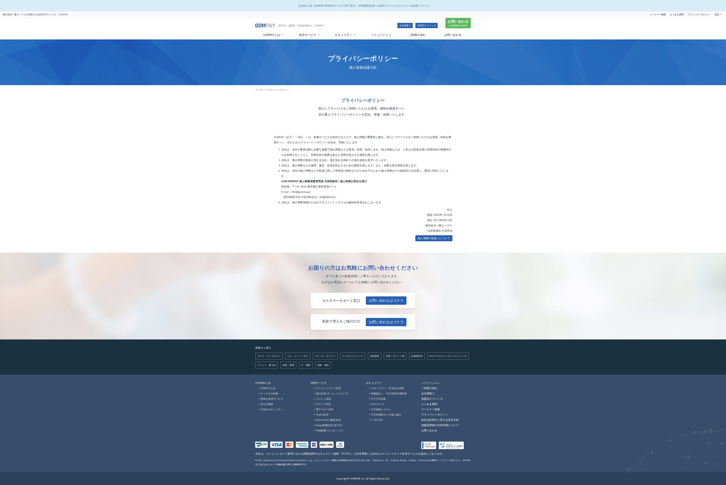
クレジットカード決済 (328, 388)
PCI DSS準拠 (378, 399)
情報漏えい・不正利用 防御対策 (389, 393)
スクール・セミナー (325, 356)
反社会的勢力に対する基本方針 (440, 420)
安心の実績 (267, 404)
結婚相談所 (417, 356)
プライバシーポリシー (699, 14)
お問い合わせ (458, 23)
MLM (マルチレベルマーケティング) (448, 356)
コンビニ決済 (323, 399)
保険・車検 (323, 365)
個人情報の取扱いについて (434, 238)
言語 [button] (716, 14)
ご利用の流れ (429, 388)
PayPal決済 (322, 414)
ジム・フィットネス (297, 356)
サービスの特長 (269, 393)
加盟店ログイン (425, 25)
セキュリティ (374, 383)
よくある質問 (677, 14)
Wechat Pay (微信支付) (328, 420)
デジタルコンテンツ (352, 356)
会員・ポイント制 (395, 356)
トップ (258, 90)
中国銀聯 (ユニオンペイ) (329, 430)
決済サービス (319, 383)
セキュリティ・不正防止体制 (387, 388)
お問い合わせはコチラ (386, 300)
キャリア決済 (323, 404)
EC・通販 (305, 365)
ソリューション (430, 383)
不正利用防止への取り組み (386, 414)
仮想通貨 (374, 356)
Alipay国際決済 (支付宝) (329, 425)
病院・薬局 (288, 365)
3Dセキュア (377, 404)
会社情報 (404, 25)
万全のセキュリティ (272, 409)
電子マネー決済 (325, 409)
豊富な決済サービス (272, 399)
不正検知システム (381, 409)
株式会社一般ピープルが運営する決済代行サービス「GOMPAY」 (36, 14)
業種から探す (263, 348)
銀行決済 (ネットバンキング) (332, 393)
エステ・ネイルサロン (269, 356)
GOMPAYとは (263, 383)
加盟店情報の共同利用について (440, 425)
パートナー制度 (658, 14)
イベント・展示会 (266, 365)
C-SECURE (377, 420)
